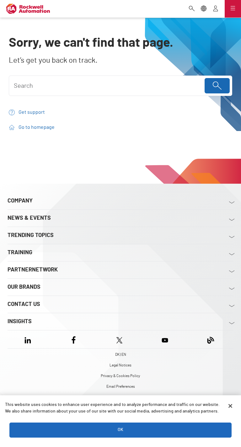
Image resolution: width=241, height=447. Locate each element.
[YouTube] (165, 339)
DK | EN (120, 354)
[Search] (217, 85)
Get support (32, 112)
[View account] (215, 9)
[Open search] (192, 9)
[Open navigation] (233, 9)
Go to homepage (37, 127)
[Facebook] (73, 339)
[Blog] (210, 339)
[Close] (230, 405)
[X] (119, 339)
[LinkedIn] (29, 339)
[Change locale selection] (203, 9)
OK (120, 430)
